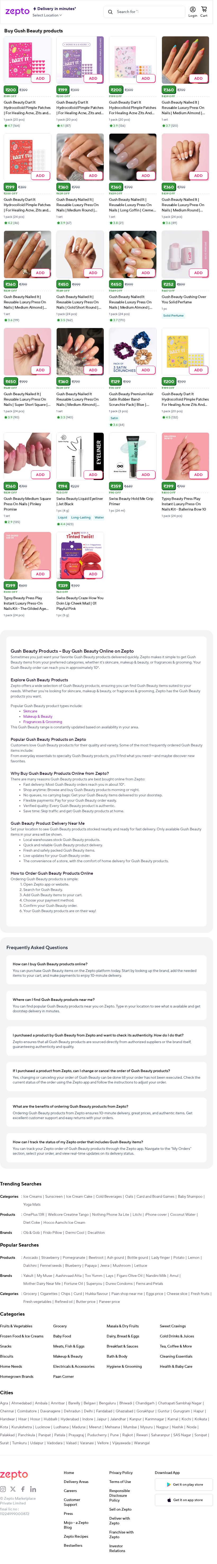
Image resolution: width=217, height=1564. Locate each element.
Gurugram (181, 1411)
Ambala (41, 1403)
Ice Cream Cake (79, 1196)
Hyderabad (70, 1419)
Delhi (88, 1411)
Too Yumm (93, 1275)
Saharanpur (160, 1435)
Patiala (59, 1435)
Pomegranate (74, 1257)
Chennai (7, 1411)
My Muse (44, 1275)
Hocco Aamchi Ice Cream (64, 1222)
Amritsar (58, 1403)
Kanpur (135, 1419)
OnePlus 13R (33, 1214)
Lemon (194, 1257)
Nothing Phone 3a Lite (110, 1214)
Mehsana (112, 1427)
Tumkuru (19, 1443)
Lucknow (42, 1427)
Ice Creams (32, 1196)
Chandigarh (145, 1403)
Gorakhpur (145, 1411)
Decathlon (96, 1232)
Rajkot (127, 1435)
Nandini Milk (156, 1275)
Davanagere (50, 1411)
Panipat (44, 1435)
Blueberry (73, 1265)
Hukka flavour (96, 1293)
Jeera (104, 1265)
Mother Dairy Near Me (42, 1283)
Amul (174, 1275)
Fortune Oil (73, 1283)
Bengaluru (107, 1403)
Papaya (91, 1265)
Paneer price (109, 1301)
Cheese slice (177, 1293)
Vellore (103, 1443)
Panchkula (26, 1435)
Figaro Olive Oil (129, 1275)
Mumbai (130, 1427)
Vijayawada (121, 1443)
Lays (109, 1275)
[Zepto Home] (17, 12)
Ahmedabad (21, 1403)
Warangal (142, 1443)
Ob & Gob (31, 1232)
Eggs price (154, 1293)
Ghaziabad (124, 1411)
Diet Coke (31, 1222)
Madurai (78, 1427)
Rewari (142, 1435)
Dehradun (72, 1411)
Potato (178, 1257)
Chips (65, 1293)
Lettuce (140, 1265)
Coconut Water (183, 1214)
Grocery (30, 1293)
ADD (40, 78)
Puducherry (97, 1435)
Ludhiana (61, 1427)
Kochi (186, 1419)
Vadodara (54, 1443)
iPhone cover (156, 1214)
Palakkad (7, 1435)
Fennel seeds (51, 1265)
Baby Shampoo (190, 1196)
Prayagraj (76, 1435)
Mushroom (122, 1265)
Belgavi (90, 1403)
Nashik (177, 1427)
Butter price (86, 1301)
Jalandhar (118, 1419)
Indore (87, 1419)
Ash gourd (115, 1257)
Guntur (164, 1411)
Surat (4, 1443)
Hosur (35, 1419)
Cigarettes (48, 1293)
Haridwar (7, 1419)
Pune (114, 1435)
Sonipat (201, 1435)
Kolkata (201, 1419)
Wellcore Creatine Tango (68, 1214)
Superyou (94, 1283)
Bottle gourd (137, 1257)
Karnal (173, 1419)
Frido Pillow (52, 1232)
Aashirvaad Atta (69, 1275)
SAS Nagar (182, 1435)
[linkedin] (35, 1489)
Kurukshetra (21, 1427)
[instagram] (5, 1489)
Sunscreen (54, 1196)
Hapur (198, 1411)
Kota (4, 1427)
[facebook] (25, 1489)
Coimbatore (27, 1411)
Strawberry (50, 1257)
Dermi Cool (74, 1232)
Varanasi (87, 1443)
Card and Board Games (155, 1196)
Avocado (30, 1257)
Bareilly (74, 1403)
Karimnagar (154, 1419)
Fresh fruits (200, 1293)
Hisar (22, 1419)
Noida (191, 1427)
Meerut (95, 1427)
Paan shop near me (127, 1293)
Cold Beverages (109, 1196)
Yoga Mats (31, 1204)
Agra (4, 1403)
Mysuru (146, 1427)
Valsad (71, 1443)
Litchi (137, 1214)
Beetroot (96, 1257)
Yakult (28, 1275)
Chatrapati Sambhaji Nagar (180, 1403)
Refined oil (64, 1301)
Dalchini (30, 1265)
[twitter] (15, 1489)
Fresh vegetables (37, 1301)
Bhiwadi (125, 1403)
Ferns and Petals (149, 1283)
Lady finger (160, 1257)
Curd (78, 1293)
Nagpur (162, 1427)
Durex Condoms (119, 1283)
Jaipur (102, 1419)
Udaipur (36, 1443)
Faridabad (104, 1411)
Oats (129, 1196)
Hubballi (50, 1419)
